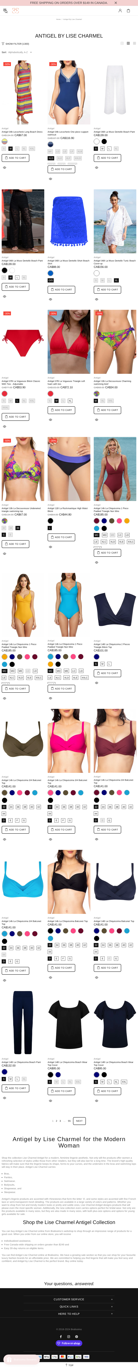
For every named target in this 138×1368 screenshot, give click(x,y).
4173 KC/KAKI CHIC (111, 520)
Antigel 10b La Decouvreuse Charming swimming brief (112, 382)
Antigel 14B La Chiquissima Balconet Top (114, 921)
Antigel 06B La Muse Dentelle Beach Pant (114, 132)
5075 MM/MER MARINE (104, 520)
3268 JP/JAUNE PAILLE (126, 520)
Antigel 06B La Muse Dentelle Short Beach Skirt (68, 262)
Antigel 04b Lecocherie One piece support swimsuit (68, 133)
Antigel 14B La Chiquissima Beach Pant (21, 1062)
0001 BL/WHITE (12, 270)
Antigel (5, 128)
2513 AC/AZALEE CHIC (119, 520)
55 (69, 1121)
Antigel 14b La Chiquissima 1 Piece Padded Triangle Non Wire (111, 509)
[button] (69, 1267)
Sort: (4, 52)
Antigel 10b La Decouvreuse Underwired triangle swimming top (21, 509)
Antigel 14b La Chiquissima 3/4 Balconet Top (21, 781)
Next (79, 1121)
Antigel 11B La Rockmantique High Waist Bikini (68, 509)
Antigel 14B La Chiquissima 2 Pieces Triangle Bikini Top (112, 645)
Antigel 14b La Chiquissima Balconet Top (68, 921)
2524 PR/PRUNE (34, 656)
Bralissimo (15, 10)
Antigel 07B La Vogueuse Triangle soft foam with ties (66, 382)
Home (58, 19)
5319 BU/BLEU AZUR (96, 528)
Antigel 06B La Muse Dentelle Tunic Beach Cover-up (115, 262)
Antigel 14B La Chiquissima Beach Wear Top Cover (67, 1063)
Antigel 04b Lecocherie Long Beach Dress (22, 132)
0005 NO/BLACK (104, 141)
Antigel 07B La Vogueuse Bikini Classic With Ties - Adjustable (21, 382)
